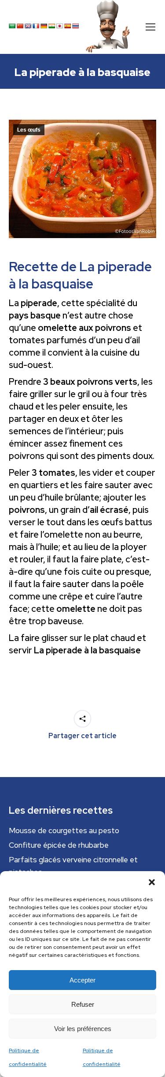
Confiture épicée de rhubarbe (59, 845)
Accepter (82, 980)
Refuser (82, 1004)
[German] (44, 26)
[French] (36, 26)
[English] (28, 26)
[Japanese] (59, 26)
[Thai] (75, 26)
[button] (151, 882)
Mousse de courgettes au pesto (64, 830)
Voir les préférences (82, 1028)
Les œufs (28, 130)
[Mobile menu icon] (150, 27)
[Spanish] (67, 26)
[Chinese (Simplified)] (20, 26)
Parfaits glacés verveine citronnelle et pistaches (73, 866)
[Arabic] (12, 26)
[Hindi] (51, 26)
